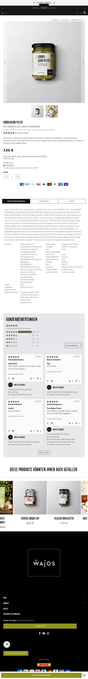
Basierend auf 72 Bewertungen (21, 328)
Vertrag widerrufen (16, 653)
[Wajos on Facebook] (39, 633)
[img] (22, 357)
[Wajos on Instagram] (48, 633)
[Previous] (5, 62)
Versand (24, 156)
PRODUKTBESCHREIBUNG (16, 201)
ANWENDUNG (44, 201)
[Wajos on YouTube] (44, 633)
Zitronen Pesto (18, 416)
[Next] (83, 62)
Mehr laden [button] (44, 452)
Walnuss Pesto (56, 371)
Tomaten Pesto (57, 419)
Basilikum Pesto (18, 374)
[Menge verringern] (5, 176)
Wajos (46, 659)
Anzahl (5, 172)
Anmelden (40, 626)
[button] (8, 133)
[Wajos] (44, 7)
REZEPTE (72, 201)
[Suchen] (81, 13)
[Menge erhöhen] (18, 176)
